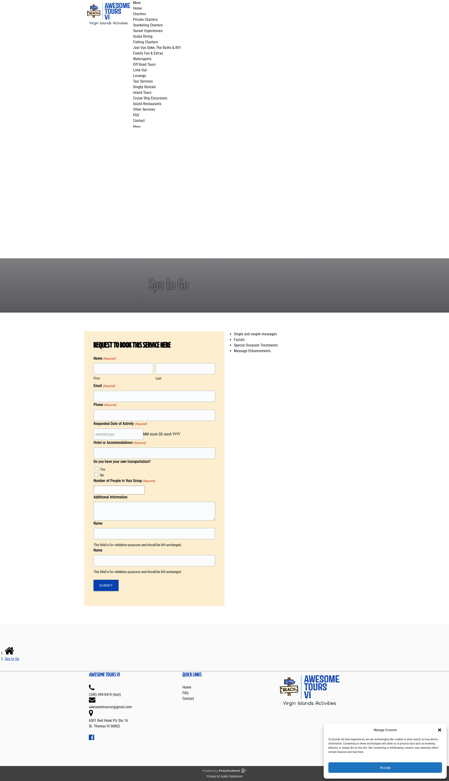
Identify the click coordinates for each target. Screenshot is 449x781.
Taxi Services (143, 81)
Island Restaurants (147, 104)
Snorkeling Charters (148, 25)
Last (158, 378)
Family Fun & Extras (148, 53)
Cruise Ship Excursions (150, 98)
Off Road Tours (144, 64)
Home (137, 8)
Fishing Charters (145, 42)
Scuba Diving (142, 36)
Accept (385, 768)
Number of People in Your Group (124, 480)
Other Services (144, 109)
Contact (139, 120)
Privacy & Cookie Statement (225, 776)
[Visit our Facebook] (91, 739)
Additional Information (110, 497)
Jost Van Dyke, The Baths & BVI (157, 47)
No (102, 475)
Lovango (139, 75)
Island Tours (142, 92)
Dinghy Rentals (144, 87)
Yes (102, 469)
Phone (105, 404)
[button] (439, 730)
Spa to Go (12, 659)
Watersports (142, 59)
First (97, 378)
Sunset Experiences (148, 31)
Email (104, 385)
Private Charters (145, 19)
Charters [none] (139, 14)
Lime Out (140, 70)
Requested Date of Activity (120, 423)
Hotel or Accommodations (120, 442)
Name (98, 523)
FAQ (136, 115)
